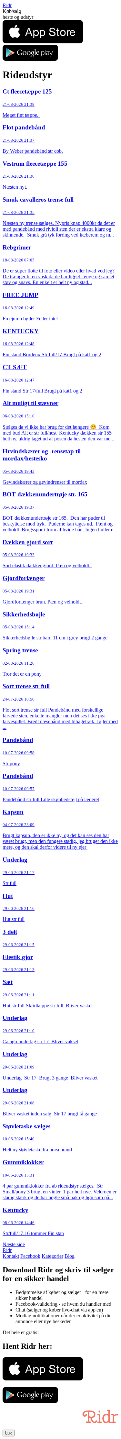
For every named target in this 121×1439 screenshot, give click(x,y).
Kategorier (52, 1256)
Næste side (14, 1244)
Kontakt (11, 1256)
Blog (70, 1256)
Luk (8, 1433)
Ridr (7, 5)
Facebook (30, 1256)
